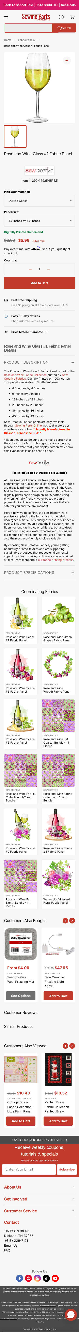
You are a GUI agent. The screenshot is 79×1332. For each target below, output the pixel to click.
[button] (5, 17)
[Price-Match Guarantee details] (46, 332)
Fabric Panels (26, 39)
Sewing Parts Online (28, 425)
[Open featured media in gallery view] (67, 60)
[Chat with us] (61, 17)
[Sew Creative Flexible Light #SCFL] (58, 965)
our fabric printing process (55, 559)
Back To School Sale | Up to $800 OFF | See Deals (39, 5)
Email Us (10, 1245)
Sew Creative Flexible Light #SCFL (54, 981)
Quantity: (10, 260)
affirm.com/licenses (8, 1318)
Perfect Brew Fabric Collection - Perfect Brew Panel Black (58, 1109)
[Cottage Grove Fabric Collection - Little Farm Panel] (20, 1090)
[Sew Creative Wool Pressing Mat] (20, 965)
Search (66, 28)
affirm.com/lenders (48, 1305)
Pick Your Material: (17, 191)
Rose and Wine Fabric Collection (25, 375)
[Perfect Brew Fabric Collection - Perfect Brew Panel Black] (58, 1090)
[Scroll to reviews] (39, 161)
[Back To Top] (73, 1326)
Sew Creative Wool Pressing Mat (20, 979)
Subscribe (67, 1169)
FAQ (7, 1250)
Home (8, 39)
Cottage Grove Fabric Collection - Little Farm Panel (20, 1106)
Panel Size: (11, 212)
